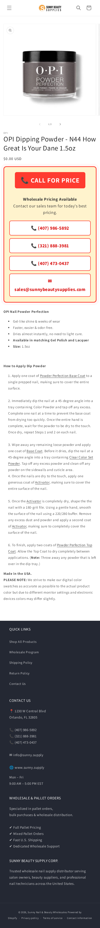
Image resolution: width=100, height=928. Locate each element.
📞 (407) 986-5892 (50, 228)
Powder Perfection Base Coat (62, 375)
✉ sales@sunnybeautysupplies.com (49, 285)
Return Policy (19, 673)
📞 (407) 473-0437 (50, 263)
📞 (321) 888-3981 (50, 246)
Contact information (79, 918)
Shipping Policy (20, 662)
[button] (9, 8)
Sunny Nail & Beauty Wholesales (47, 912)
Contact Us (17, 684)
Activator (42, 482)
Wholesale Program (24, 652)
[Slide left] (40, 124)
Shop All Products (23, 642)
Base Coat (34, 451)
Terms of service (53, 918)
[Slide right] (60, 124)
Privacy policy (30, 918)
